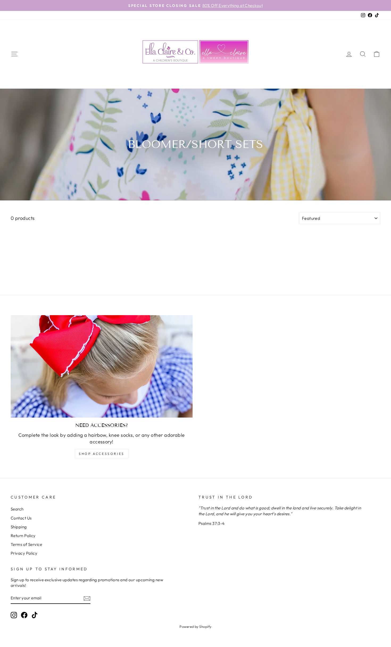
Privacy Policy (24, 553)
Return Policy (23, 535)
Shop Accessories (101, 454)
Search (17, 509)
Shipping (19, 526)
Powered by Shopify (195, 626)
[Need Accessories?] (102, 366)
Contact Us (21, 518)
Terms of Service (26, 544)
